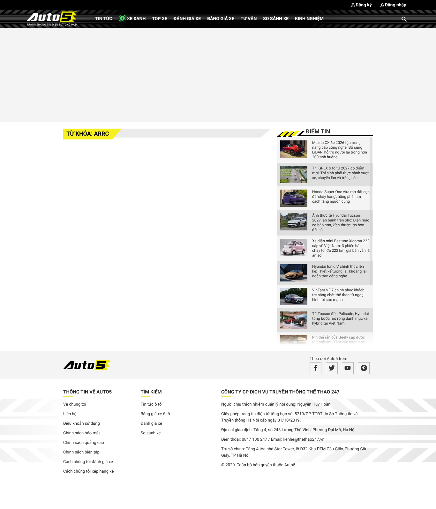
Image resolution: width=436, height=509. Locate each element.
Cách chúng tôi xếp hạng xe (88, 471)
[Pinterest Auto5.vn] (364, 368)
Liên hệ (70, 414)
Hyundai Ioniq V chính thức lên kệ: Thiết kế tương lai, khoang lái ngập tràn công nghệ (339, 271)
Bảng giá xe (220, 18)
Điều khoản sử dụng (81, 423)
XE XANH (136, 18)
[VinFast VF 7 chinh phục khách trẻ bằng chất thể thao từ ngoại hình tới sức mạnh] (293, 296)
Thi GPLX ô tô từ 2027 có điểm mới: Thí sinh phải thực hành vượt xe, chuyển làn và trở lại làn (340, 173)
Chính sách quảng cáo (83, 442)
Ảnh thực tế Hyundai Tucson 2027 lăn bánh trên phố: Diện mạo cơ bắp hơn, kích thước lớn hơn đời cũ (340, 222)
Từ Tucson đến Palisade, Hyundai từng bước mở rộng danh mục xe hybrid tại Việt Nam (340, 318)
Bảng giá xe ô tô (155, 414)
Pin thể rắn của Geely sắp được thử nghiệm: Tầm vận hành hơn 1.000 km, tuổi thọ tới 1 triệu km (339, 342)
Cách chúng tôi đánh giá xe (88, 462)
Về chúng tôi (74, 404)
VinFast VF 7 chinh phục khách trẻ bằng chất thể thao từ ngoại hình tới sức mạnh (338, 295)
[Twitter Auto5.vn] (332, 368)
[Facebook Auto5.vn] (315, 368)
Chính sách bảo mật (81, 433)
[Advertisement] (218, 74)
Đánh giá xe (187, 18)
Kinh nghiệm (309, 18)
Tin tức (103, 18)
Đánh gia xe (151, 423)
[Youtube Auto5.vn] (348, 368)
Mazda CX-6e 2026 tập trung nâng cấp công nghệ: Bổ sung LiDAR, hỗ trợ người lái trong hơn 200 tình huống (339, 149)
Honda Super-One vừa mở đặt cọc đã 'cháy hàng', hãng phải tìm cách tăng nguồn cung (341, 197)
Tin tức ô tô (151, 404)
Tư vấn (249, 18)
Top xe (159, 18)
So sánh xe (276, 18)
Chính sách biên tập (81, 452)
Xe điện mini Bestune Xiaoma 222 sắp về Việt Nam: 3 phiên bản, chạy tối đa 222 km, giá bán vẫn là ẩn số (341, 248)
